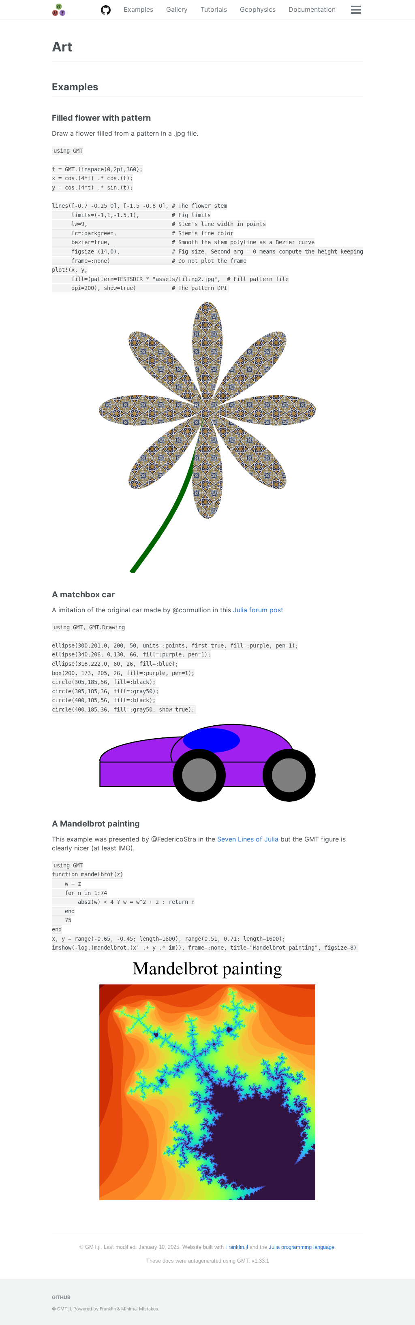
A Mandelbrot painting (96, 824)
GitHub (61, 1297)
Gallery (177, 9)
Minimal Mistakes (139, 1309)
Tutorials (214, 9)
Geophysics (258, 9)
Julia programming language (301, 1247)
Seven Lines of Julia (247, 839)
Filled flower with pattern (101, 118)
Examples (138, 9)
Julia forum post (258, 610)
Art (62, 47)
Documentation (312, 9)
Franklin (108, 1309)
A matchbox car (83, 594)
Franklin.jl (236, 1247)
